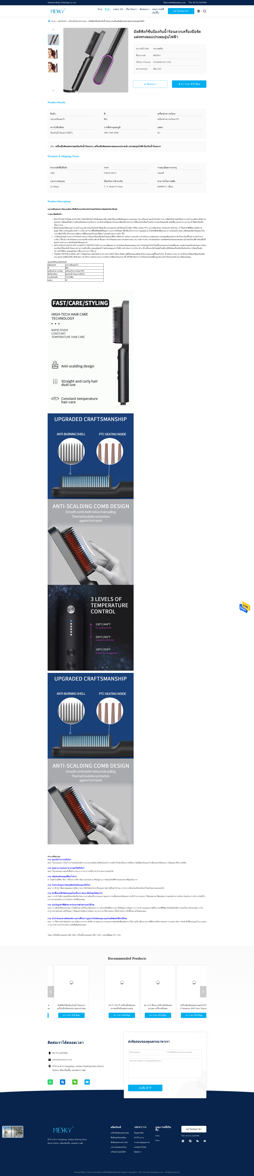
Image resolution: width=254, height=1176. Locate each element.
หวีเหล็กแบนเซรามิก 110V (89, 935)
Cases (157, 1136)
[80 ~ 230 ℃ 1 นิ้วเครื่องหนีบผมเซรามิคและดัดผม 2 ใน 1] (73, 982)
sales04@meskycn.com (62, 1060)
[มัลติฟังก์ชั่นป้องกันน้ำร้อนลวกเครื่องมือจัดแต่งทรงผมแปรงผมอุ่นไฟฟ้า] (95, 60)
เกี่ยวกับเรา (131, 9)
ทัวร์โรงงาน (139, 1138)
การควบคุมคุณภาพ (141, 1142)
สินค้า (108, 9)
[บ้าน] (58, 11)
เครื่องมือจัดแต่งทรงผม (77, 21)
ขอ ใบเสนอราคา (181, 11)
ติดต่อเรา (144, 9)
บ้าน (100, 9)
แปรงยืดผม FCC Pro (111, 935)
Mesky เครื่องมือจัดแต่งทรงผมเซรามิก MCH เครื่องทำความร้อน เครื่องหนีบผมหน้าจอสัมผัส (145, 1008)
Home (53, 21)
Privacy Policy (79, 1172)
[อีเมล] (90, 1084)
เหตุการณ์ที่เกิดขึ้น (158, 11)
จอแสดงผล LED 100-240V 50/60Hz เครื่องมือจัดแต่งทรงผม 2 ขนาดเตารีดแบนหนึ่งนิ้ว (108, 1008)
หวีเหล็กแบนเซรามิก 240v (64, 935)
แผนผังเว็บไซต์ (140, 1147)
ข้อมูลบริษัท (139, 1133)
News (157, 1140)
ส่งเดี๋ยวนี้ (144, 1088)
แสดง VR (118, 9)
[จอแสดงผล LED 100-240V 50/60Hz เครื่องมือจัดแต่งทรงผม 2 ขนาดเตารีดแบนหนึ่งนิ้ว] (109, 982)
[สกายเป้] (66, 1084)
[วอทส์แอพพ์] (54, 1084)
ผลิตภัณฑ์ (62, 21)
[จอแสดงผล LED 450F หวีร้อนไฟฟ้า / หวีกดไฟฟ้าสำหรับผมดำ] (181, 982)
